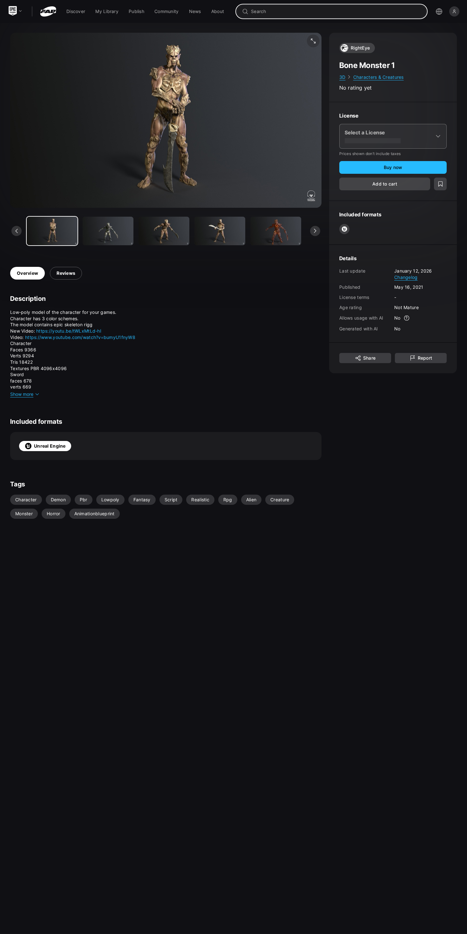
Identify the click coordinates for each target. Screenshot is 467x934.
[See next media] (315, 231)
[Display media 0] (52, 231)
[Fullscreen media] (313, 41)
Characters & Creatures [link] (378, 77)
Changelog (406, 277)
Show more (21, 394)
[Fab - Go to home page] (48, 11)
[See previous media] (16, 231)
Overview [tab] (27, 273)
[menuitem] (75, 11)
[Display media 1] (108, 231)
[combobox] (336, 11)
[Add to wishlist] (440, 184)
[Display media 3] (219, 231)
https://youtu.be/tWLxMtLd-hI (68, 331)
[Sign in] (454, 11)
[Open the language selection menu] (439, 11)
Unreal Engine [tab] (50, 446)
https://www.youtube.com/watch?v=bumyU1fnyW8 (80, 337)
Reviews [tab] (66, 273)
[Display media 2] (164, 231)
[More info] (407, 318)
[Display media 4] (275, 231)
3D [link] (342, 77)
